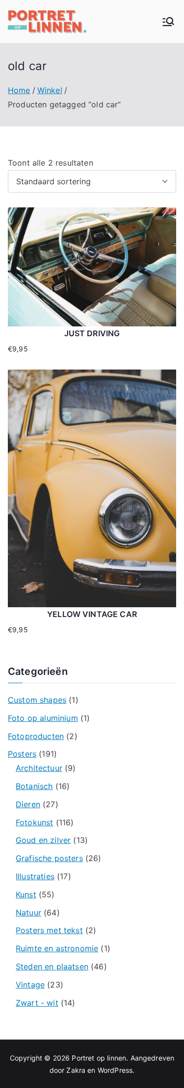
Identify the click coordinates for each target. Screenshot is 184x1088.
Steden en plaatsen (52, 966)
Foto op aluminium (43, 718)
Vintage (30, 984)
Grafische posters (49, 858)
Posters (22, 754)
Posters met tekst (49, 930)
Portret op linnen (99, 1058)
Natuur (28, 912)
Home (19, 90)
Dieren (28, 804)
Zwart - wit (37, 1003)
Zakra (75, 1070)
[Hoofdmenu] (168, 21)
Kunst (26, 894)
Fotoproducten (36, 736)
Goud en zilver (43, 840)
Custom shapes (37, 700)
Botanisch (34, 786)
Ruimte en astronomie (57, 948)
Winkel (49, 90)
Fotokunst (34, 822)
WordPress (115, 1070)
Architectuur (39, 768)
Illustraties (35, 876)
